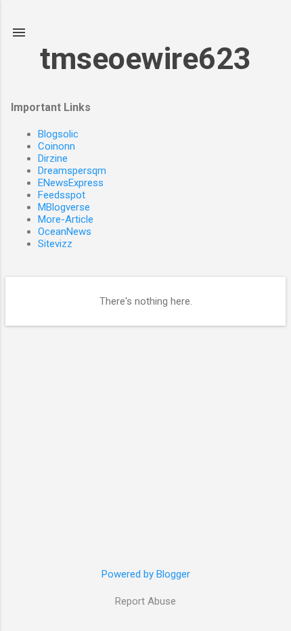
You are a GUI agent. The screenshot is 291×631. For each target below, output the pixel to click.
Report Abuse (145, 601)
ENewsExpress (71, 183)
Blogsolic (58, 134)
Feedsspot (61, 195)
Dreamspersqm (72, 171)
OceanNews (64, 231)
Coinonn (56, 146)
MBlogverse (64, 207)
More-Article (65, 219)
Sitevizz (55, 244)
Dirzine (53, 158)
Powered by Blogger (146, 574)
